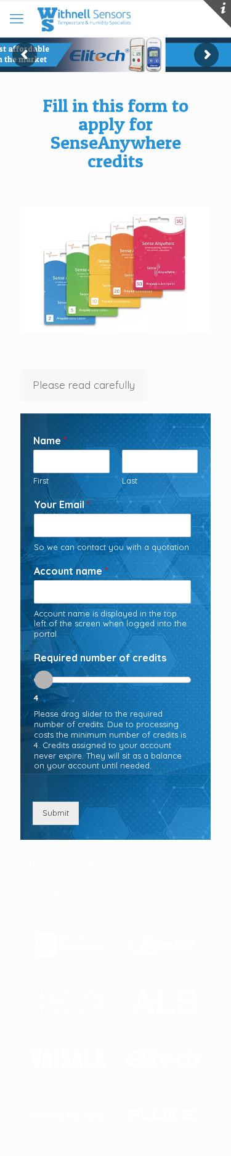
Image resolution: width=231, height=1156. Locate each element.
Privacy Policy (57, 890)
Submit (56, 813)
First (41, 480)
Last (129, 480)
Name (50, 440)
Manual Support (61, 865)
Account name (71, 571)
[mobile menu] (16, 18)
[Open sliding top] (217, 14)
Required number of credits (100, 658)
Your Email (62, 504)
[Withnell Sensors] (83, 18)
